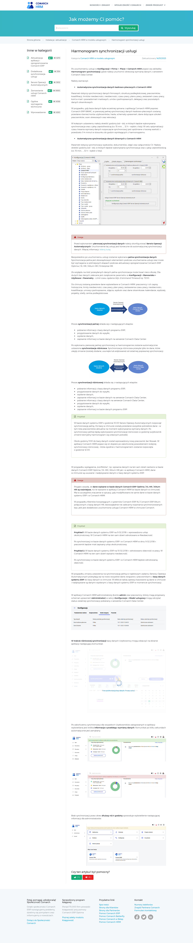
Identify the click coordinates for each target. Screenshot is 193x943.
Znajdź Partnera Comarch (147, 907)
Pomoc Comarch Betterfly (111, 916)
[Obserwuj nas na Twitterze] (144, 919)
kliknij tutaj (105, 249)
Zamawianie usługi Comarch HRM (38, 93)
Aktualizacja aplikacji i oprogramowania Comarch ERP (39, 62)
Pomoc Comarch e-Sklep (111, 919)
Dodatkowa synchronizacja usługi (38, 74)
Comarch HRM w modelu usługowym (97, 58)
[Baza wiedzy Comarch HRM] (38, 5)
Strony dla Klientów (108, 907)
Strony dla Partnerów (109, 910)
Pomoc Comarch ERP (109, 913)
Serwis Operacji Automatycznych (39, 83)
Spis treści (104, 904)
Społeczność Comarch (127, 5)
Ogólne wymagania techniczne (36, 104)
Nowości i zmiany (100, 5)
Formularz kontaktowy (145, 910)
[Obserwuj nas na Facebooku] (137, 919)
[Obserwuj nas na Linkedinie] (150, 919)
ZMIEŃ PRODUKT (154, 5)
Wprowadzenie (38, 112)
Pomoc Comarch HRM (110, 922)
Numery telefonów (143, 904)
